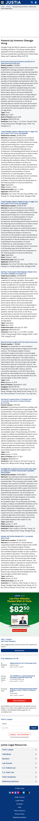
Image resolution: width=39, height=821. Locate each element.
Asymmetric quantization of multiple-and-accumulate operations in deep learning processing (16, 401)
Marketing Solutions (10, 781)
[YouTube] (13, 792)
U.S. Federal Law (8, 768)
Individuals (6, 754)
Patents (8, 6)
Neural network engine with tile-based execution (19, 342)
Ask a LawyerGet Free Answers (8, 640)
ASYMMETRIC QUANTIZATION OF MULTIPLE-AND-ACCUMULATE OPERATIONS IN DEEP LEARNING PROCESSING (19, 471)
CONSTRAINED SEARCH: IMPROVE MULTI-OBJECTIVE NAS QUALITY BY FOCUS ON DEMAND (19, 132)
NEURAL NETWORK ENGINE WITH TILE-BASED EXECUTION (17, 537)
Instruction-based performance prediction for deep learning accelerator (18, 62)
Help (19, 807)
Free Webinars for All (9, 659)
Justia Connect (19, 797)
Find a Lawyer (6, 719)
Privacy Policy (19, 814)
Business (5, 759)
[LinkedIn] (10, 792)
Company (19, 804)
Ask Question (19, 650)
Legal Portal (19, 800)
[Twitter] (26, 792)
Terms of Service (19, 810)
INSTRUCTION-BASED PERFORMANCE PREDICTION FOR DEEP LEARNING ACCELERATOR (19, 273)
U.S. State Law (8, 772)
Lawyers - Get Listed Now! (19, 734)
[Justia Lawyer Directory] (29, 792)
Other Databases (9, 777)
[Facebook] (15, 792)
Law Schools (7, 763)
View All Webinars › (19, 701)
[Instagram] (18, 792)
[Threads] (21, 792)
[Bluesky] (24, 792)
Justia (2, 6)
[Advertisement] (19, 23)
